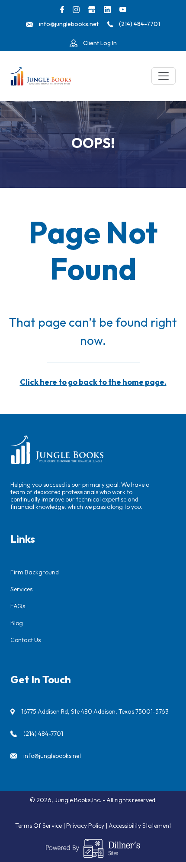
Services (21, 589)
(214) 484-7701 (43, 733)
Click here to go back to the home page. (93, 382)
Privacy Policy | (87, 825)
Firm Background (34, 572)
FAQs (17, 606)
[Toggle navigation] (163, 76)
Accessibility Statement (140, 825)
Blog (16, 623)
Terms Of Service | (40, 825)
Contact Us (25, 640)
